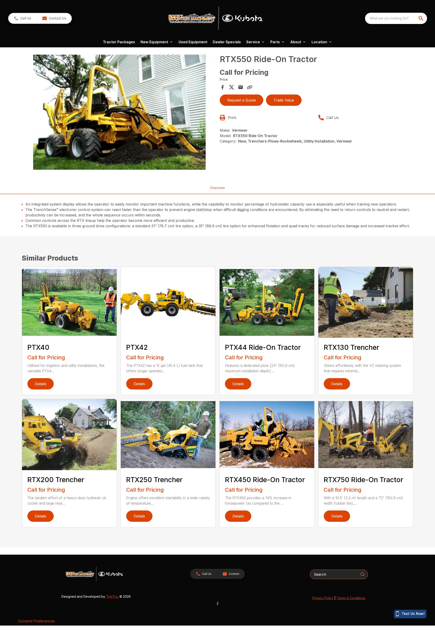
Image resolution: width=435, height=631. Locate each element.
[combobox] (396, 18)
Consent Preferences (36, 621)
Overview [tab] (217, 188)
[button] (22, 18)
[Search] (362, 574)
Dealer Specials (227, 42)
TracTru (112, 596)
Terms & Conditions (350, 598)
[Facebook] (217, 603)
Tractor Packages (119, 42)
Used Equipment (193, 42)
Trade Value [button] (283, 100)
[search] (421, 18)
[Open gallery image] (119, 112)
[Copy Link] (249, 87)
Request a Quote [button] (241, 100)
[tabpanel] (119, 113)
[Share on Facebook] (222, 87)
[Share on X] (231, 87)
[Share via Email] (240, 87)
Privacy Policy (323, 598)
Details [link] (40, 384)
